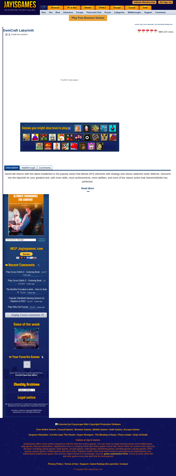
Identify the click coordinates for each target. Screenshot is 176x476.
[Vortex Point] (78, 138)
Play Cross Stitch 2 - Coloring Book (23, 272)
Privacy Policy (55, 464)
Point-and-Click (93, 12)
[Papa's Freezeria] (91, 147)
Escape (79, 12)
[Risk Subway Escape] (95, 138)
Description (12, 167)
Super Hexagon (85, 435)
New (44, 12)
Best (58, 12)
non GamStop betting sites (164, 24)
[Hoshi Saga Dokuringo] (104, 138)
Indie (145, 8)
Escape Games (132, 429)
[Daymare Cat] (52, 138)
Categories (119, 12)
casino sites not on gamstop (144, 24)
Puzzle (108, 12)
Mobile (88, 8)
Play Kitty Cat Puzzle (18, 307)
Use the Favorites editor (26, 375)
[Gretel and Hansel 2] (100, 147)
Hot (50, 12)
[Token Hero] (69, 138)
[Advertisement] (152, 78)
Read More (87, 188)
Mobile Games (100, 429)
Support (148, 12)
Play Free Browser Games (88, 17)
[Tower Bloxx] (39, 147)
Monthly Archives (26, 384)
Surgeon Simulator (38, 435)
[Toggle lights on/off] (6, 35)
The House (69, 435)
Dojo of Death (140, 435)
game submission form (116, 454)
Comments (160, 12)
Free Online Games (46, 429)
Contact (124, 464)
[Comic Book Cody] (65, 147)
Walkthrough (28, 167)
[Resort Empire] (86, 129)
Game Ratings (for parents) (104, 464)
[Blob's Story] (87, 138)
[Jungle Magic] (43, 138)
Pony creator (125, 435)
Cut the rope (56, 435)
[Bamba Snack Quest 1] (56, 147)
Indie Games (115, 429)
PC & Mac (72, 8)
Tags (43, 8)
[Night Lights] (104, 129)
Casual (132, 8)
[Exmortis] (82, 147)
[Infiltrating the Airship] (74, 147)
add (27, 364)
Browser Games (83, 429)
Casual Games (65, 429)
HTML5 (102, 8)
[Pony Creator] (113, 138)
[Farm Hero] (61, 138)
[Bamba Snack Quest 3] (78, 129)
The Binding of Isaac (105, 435)
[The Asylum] (35, 138)
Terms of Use (71, 464)
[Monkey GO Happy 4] (26, 138)
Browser (55, 8)
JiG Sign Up (165, 2)
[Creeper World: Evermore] (95, 129)
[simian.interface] (112, 129)
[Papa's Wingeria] (48, 147)
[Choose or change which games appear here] (42, 357)
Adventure (68, 12)
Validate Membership (144, 2)
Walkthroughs (134, 12)
